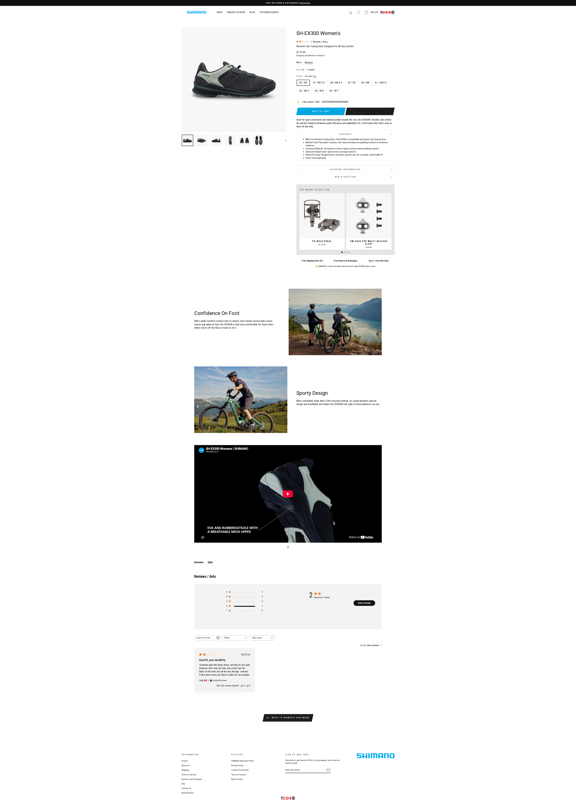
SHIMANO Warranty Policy (242, 761)
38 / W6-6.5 (336, 82)
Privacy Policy (237, 765)
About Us (186, 765)
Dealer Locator (236, 12)
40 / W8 (365, 82)
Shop (219, 12)
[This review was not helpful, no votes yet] (247, 685)
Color (305, 70)
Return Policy (237, 779)
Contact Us (186, 788)
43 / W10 (319, 90)
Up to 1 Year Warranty (378, 261)
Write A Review (364, 603)
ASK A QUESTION (345, 177)
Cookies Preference (240, 770)
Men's (299, 62)
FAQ (183, 784)
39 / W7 (352, 82)
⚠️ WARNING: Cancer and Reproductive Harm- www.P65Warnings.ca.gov (345, 266)
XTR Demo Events (269, 12)
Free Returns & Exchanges (345, 261)
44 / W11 (334, 90)
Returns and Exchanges (192, 779)
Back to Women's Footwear (290, 718)
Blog (252, 12)
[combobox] (235, 638)
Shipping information (345, 169)
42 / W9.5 (304, 90)
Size (304, 76)
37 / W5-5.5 (319, 82)
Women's (309, 62)
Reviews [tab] (199, 562)
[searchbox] (204, 637)
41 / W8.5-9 (381, 82)
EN (372, 12)
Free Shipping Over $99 (312, 261)
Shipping (300, 55)
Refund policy (188, 793)
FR (376, 12)
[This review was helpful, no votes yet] (242, 685)
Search (185, 761)
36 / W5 (303, 82)
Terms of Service (189, 774)
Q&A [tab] (210, 562)
